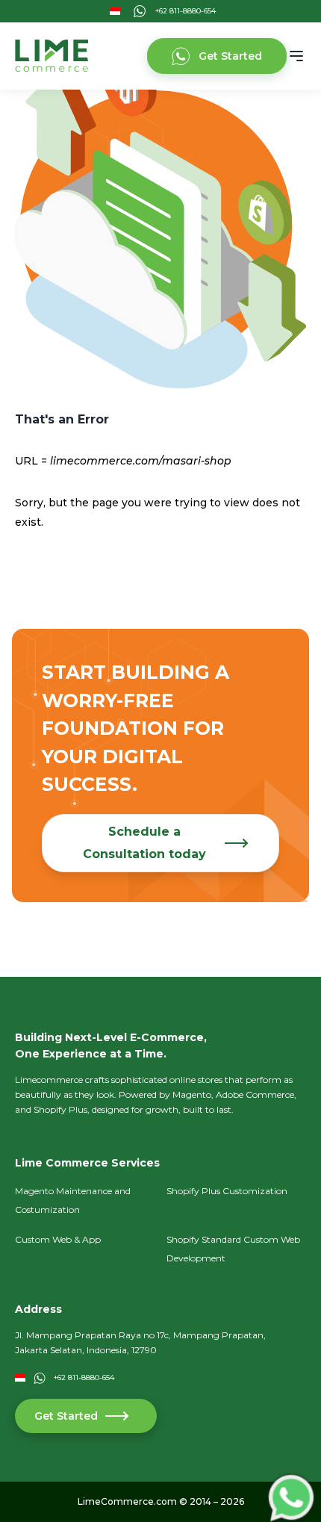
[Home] (51, 56)
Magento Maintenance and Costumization (73, 1200)
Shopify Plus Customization (226, 1190)
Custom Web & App (58, 1239)
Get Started (230, 56)
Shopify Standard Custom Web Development (233, 1249)
